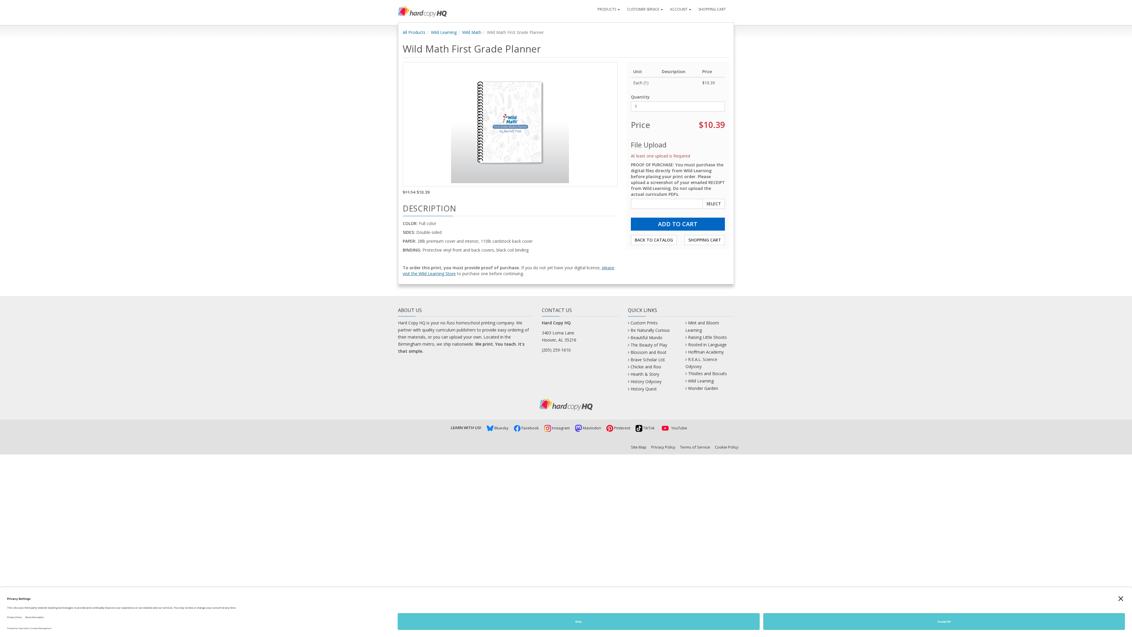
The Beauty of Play (649, 345)
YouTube (678, 428)
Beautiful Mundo (646, 337)
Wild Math (471, 32)
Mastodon (591, 428)
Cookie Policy (726, 447)
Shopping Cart (712, 9)
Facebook (530, 428)
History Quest (644, 389)
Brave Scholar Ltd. (648, 359)
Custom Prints (644, 323)
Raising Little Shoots (707, 337)
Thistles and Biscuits (707, 373)
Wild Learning (444, 32)
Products (607, 9)
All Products (414, 32)
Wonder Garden (703, 388)
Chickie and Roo (646, 367)
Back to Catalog (654, 240)
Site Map (638, 447)
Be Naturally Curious (650, 330)
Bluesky (501, 428)
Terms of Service (695, 447)
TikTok (648, 428)
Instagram (560, 428)
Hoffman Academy (706, 352)
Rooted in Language (707, 344)
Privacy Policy (663, 447)
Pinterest (621, 428)
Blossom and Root (649, 352)
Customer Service (643, 9)
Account (679, 9)
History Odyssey (646, 381)
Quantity (640, 97)
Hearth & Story (645, 374)
